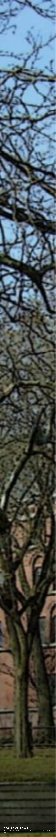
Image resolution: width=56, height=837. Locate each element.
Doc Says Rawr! (17, 828)
